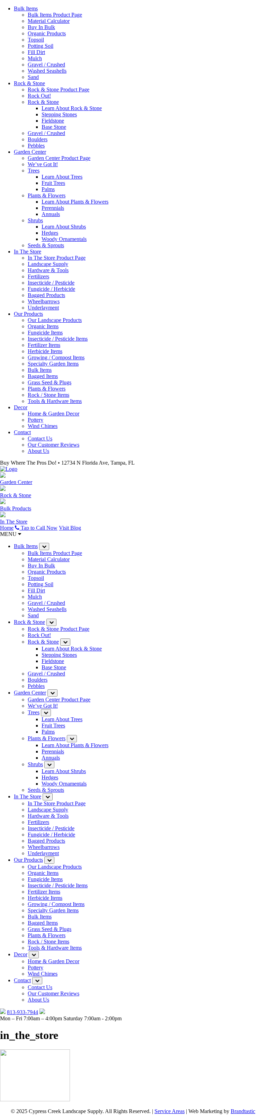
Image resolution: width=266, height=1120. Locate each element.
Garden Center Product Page (59, 158)
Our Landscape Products (55, 320)
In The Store (27, 251)
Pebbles (36, 146)
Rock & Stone (29, 83)
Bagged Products (46, 295)
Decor (20, 407)
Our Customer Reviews (53, 445)
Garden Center (30, 152)
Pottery (35, 420)
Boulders (37, 139)
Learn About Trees (62, 177)
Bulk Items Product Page (55, 15)
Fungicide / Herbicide (51, 289)
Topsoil (36, 40)
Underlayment (43, 308)
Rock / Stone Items (48, 395)
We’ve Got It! (43, 164)
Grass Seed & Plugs (49, 382)
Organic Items (43, 326)
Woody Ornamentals (64, 239)
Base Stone (54, 127)
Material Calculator (49, 21)
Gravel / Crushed (46, 65)
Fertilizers (38, 276)
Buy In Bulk (41, 27)
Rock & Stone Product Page (58, 89)
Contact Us (40, 438)
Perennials (53, 208)
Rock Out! (39, 96)
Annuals (51, 214)
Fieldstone (53, 121)
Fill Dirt (36, 52)
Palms (48, 189)
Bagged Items (43, 376)
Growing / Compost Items (56, 357)
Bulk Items (26, 8)
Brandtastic (243, 1111)
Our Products (28, 314)
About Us (38, 451)
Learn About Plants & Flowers (75, 202)
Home (7, 528)
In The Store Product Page (57, 258)
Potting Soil (40, 46)
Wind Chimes (42, 426)
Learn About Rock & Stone (72, 108)
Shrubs (35, 220)
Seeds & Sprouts (46, 245)
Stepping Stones (59, 114)
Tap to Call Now (38, 528)
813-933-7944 (22, 1012)
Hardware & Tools (48, 270)
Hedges (50, 233)
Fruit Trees (53, 183)
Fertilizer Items (44, 345)
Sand (33, 77)
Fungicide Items (45, 332)
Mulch (35, 58)
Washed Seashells (47, 71)
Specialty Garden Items (53, 364)
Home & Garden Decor (53, 413)
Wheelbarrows (44, 301)
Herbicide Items (45, 351)
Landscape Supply (48, 264)
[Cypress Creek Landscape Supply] (8, 469)
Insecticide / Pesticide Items (58, 339)
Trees (33, 170)
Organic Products (47, 33)
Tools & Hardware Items (55, 401)
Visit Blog (70, 528)
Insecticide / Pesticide (51, 283)
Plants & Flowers (46, 195)
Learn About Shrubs (64, 227)
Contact (22, 432)
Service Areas (169, 1111)
